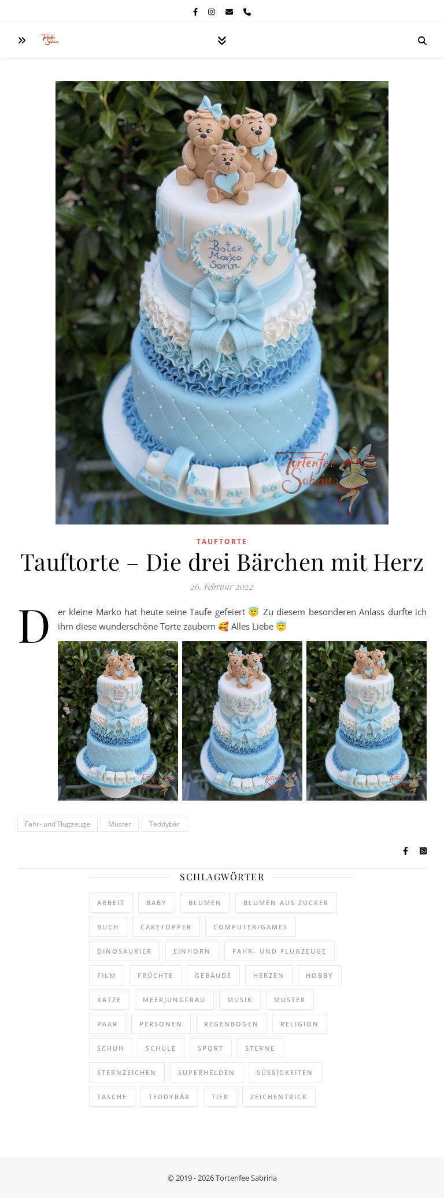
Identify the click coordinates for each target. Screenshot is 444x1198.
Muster (119, 824)
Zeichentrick (279, 1096)
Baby (156, 902)
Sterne (260, 1048)
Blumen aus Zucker (286, 902)
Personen (161, 1024)
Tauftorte (222, 541)
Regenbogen (231, 1024)
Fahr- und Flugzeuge (57, 824)
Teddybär (164, 824)
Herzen (268, 975)
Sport (211, 1048)
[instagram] (212, 11)
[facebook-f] (196, 11)
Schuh (110, 1048)
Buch (108, 926)
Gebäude (213, 975)
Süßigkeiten (285, 1072)
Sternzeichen (127, 1072)
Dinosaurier (124, 951)
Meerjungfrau (174, 999)
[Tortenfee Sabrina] (52, 40)
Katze (109, 999)
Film (106, 975)
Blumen (205, 902)
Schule (161, 1048)
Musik (240, 999)
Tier (220, 1096)
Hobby (320, 975)
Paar (107, 1024)
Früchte (155, 975)
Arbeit (111, 902)
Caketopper (166, 926)
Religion (299, 1024)
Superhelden (206, 1072)
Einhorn (192, 951)
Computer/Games (250, 926)
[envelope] (230, 11)
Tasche (112, 1096)
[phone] (247, 11)
